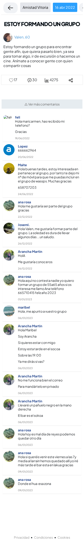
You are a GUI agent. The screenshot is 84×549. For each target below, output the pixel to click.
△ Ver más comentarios (42, 104)
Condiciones (43, 537)
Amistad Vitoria (35, 7)
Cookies (64, 537)
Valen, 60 (21, 37)
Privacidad (21, 537)
